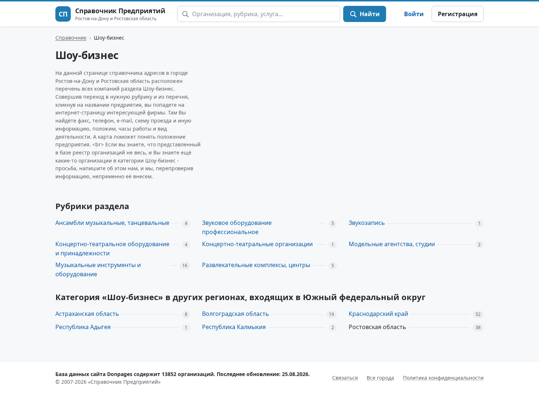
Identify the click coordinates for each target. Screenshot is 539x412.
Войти (414, 14)
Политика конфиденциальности (443, 377)
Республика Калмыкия (234, 327)
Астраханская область (87, 314)
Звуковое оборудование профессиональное (237, 227)
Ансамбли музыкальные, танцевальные (112, 223)
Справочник (71, 37)
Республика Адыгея (83, 327)
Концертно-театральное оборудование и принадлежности (112, 248)
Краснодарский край (378, 314)
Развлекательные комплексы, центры (256, 265)
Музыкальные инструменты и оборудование (98, 269)
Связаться (345, 377)
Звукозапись (367, 223)
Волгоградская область (235, 314)
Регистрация (457, 14)
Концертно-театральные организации (257, 244)
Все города (380, 377)
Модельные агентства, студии (392, 244)
